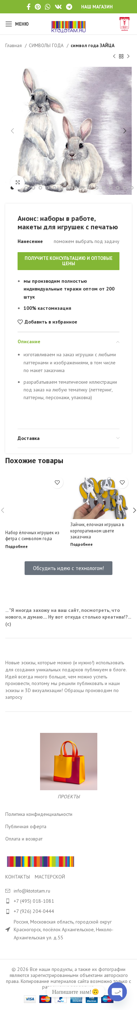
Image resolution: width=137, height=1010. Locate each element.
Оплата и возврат (24, 839)
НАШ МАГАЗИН (97, 7)
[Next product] (128, 56)
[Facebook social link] (29, 6)
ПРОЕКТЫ (69, 796)
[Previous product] (114, 56)
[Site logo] (68, 23)
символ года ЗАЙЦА (93, 45)
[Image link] (40, 861)
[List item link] (68, 901)
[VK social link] (58, 6)
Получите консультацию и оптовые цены (68, 261)
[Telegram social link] (69, 6)
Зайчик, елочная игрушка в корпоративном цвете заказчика (97, 530)
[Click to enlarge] (18, 182)
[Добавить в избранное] (57, 482)
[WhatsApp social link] (48, 6)
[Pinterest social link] (38, 6)
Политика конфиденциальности (38, 814)
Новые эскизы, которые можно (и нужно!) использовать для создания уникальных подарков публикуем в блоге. (65, 666)
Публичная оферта (25, 826)
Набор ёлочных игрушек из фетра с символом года (32, 536)
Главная (14, 45)
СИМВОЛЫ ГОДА (47, 45)
